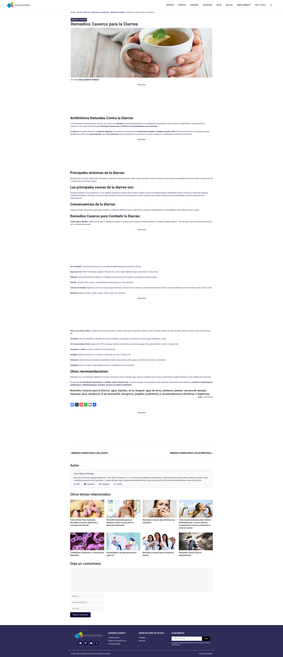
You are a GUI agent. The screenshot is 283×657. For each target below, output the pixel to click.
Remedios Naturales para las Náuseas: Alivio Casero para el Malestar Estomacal (120, 522)
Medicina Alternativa (100, 12)
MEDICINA (170, 5)
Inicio (73, 12)
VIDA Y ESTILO (260, 5)
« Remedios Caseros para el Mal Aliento (89, 453)
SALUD (219, 5)
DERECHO (182, 5)
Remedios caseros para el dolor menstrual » (191, 453)
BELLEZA (229, 5)
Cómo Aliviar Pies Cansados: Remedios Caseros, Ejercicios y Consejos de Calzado (84, 522)
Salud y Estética (83, 12)
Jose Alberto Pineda (88, 80)
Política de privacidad (205, 653)
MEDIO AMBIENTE (243, 5)
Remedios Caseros (117, 12)
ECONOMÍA (194, 5)
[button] (271, 5)
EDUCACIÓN (207, 5)
